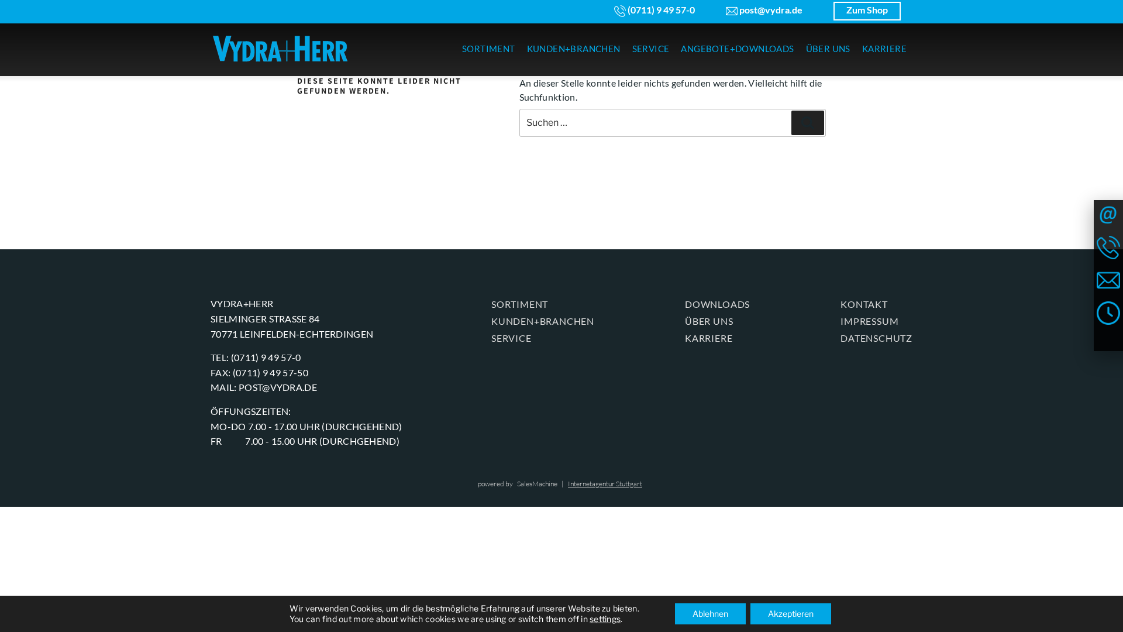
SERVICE (651, 48)
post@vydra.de (770, 9)
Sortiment (519, 304)
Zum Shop (867, 9)
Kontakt (864, 304)
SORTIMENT (488, 48)
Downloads (717, 304)
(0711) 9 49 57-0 (660, 9)
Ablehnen (710, 614)
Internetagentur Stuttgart (605, 483)
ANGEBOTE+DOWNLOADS (737, 48)
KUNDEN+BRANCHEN (574, 48)
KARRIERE (884, 48)
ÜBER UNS (828, 48)
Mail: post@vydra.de (264, 387)
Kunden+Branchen (542, 321)
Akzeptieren (791, 614)
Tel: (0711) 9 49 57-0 (256, 357)
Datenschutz (876, 338)
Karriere (708, 338)
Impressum (869, 321)
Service (511, 338)
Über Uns (709, 321)
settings (605, 619)
